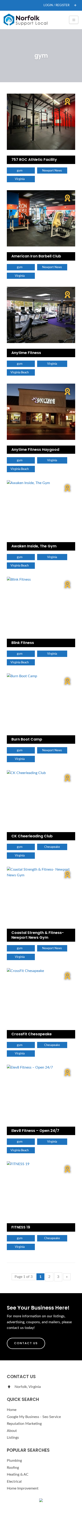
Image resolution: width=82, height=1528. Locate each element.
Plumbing (14, 1460)
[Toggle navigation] (73, 20)
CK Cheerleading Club (32, 836)
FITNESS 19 (20, 1227)
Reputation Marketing (24, 1423)
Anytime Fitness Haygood (35, 449)
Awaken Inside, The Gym (33, 546)
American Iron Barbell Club (36, 256)
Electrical (14, 1481)
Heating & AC (17, 1474)
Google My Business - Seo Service (34, 1417)
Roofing (13, 1467)
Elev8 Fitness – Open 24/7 (35, 1130)
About (12, 1431)
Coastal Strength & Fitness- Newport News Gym (37, 935)
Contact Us (26, 1343)
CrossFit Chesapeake (31, 1034)
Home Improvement (22, 1488)
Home (11, 1410)
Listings (13, 1437)
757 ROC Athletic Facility (34, 159)
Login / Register (56, 5)
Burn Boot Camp (26, 739)
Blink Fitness (22, 642)
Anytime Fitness (26, 352)
